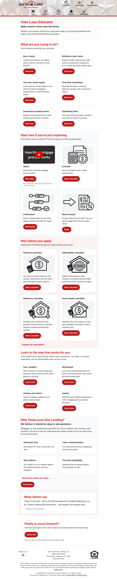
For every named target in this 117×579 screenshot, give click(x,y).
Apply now (31, 535)
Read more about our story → (36, 478)
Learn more (30, 382)
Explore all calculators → (34, 345)
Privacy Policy (71, 575)
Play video (29, 179)
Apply (66, 229)
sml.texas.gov (58, 569)
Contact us (27, 484)
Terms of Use (83, 575)
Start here (29, 71)
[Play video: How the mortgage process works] (39, 155)
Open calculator (71, 179)
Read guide (30, 227)
